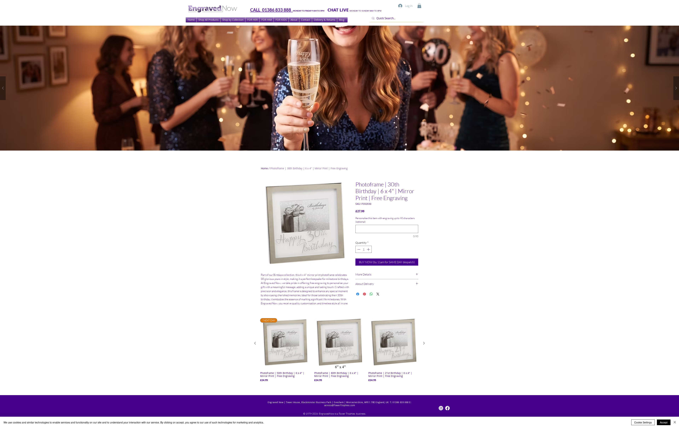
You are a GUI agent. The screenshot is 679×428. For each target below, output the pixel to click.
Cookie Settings (643, 422)
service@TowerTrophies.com (339, 405)
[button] (419, 5)
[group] (339, 351)
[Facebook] (447, 408)
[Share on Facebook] (358, 294)
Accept (664, 422)
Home (264, 168)
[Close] (675, 422)
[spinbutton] (363, 249)
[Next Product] (424, 343)
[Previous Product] (255, 343)
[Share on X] (378, 294)
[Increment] (368, 249)
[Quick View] (339, 343)
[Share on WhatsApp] (371, 294)
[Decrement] (358, 249)
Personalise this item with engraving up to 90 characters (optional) (385, 220)
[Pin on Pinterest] (364, 294)
